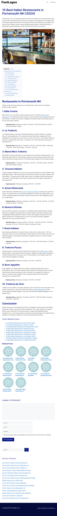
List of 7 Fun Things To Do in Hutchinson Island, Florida (18, 478)
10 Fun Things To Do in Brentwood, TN (13, 488)
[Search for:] (13, 450)
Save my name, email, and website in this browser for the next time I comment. (27, 435)
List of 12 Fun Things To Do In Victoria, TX (14, 468)
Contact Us (51, 508)
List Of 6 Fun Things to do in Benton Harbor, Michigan (18, 485)
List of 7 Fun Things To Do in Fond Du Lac (14, 475)
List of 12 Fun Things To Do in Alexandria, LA (15, 465)
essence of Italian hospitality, (30, 191)
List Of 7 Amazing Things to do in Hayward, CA (16, 473)
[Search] (26, 450)
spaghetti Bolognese (39, 289)
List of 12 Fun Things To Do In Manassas (14, 483)
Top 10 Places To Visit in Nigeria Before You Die (16, 470)
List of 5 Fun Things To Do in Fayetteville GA (15, 498)
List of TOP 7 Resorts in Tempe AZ (12, 495)
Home (39, 508)
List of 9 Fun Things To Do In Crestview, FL (15, 463)
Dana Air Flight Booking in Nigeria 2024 (14, 490)
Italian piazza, (44, 251)
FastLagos (9, 2)
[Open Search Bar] (47, 2)
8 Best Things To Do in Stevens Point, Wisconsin (16, 493)
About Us (44, 508)
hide (12, 69)
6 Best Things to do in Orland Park (12, 480)
